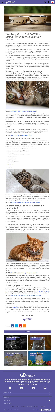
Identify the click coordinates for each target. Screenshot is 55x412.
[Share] (24, 325)
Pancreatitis (10, 165)
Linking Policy (42, 406)
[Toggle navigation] (2, 2)
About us (12, 406)
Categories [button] (27, 331)
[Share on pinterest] (20, 325)
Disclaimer (36, 406)
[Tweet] (16, 325)
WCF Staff (11, 39)
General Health (9, 355)
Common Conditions (10, 338)
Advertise (17, 406)
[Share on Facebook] (12, 325)
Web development (36, 409)
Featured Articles (10, 337)
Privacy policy (29, 406)
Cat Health (17, 337)
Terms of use (23, 406)
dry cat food (39, 291)
